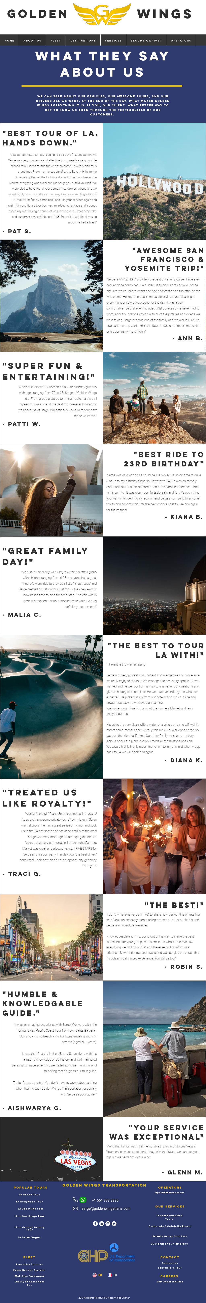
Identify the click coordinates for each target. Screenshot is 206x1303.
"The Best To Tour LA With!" (156, 650)
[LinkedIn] (101, 1223)
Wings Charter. (122, 1297)
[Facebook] (95, 1223)
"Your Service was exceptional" (157, 1132)
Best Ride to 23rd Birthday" (164, 459)
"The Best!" (175, 905)
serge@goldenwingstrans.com (106, 1208)
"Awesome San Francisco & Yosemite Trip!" (165, 259)
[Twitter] (114, 1223)
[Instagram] (107, 1223)
